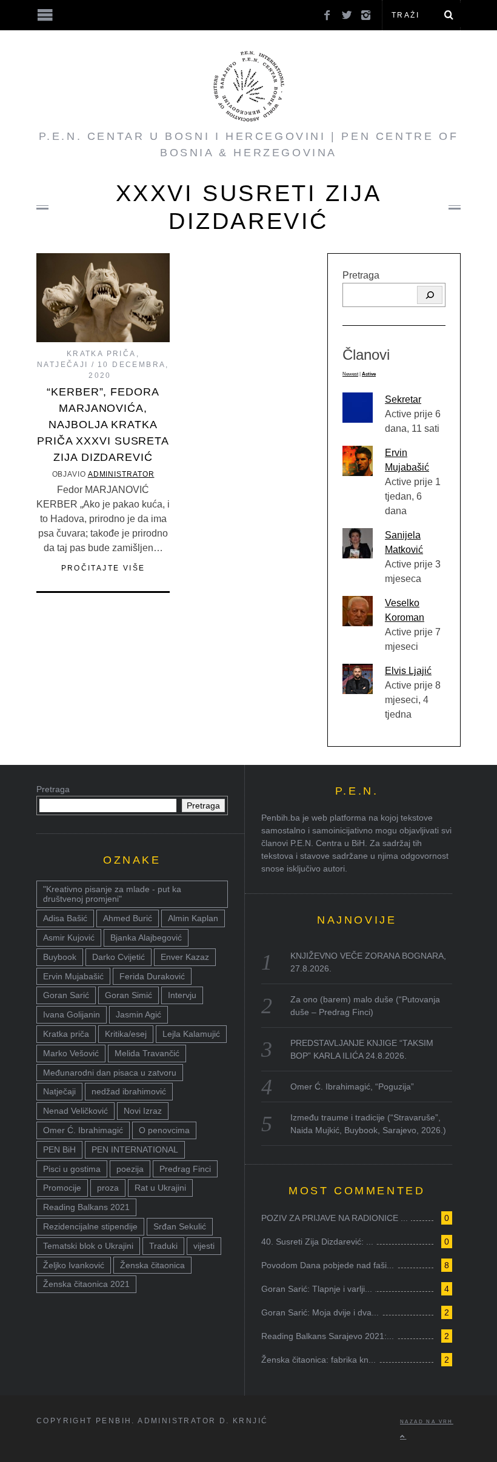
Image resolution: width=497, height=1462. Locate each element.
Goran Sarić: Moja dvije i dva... (320, 1312)
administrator (121, 474)
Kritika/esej (126, 1034)
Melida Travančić (147, 1053)
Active (369, 374)
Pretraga (360, 275)
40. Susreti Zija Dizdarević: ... (317, 1241)
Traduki (163, 1246)
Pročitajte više (103, 568)
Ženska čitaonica (152, 1265)
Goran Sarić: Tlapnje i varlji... (316, 1289)
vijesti (204, 1246)
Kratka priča (101, 353)
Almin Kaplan (193, 918)
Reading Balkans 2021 (86, 1207)
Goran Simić (128, 995)
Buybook (59, 957)
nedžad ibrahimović (129, 1091)
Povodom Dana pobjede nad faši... (327, 1265)
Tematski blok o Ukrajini (88, 1246)
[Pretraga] (429, 295)
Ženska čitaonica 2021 (86, 1284)
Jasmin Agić (138, 1014)
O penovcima (164, 1130)
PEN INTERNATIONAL (135, 1149)
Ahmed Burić (127, 918)
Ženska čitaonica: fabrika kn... (318, 1359)
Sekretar (403, 399)
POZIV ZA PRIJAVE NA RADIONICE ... (334, 1218)
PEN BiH (59, 1149)
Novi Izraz (143, 1111)
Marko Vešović (71, 1053)
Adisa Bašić (65, 918)
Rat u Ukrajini (160, 1187)
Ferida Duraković (152, 976)
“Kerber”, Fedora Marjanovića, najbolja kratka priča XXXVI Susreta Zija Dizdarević (103, 424)
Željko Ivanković (73, 1265)
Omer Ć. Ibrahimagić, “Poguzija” (352, 1086)
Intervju (182, 995)
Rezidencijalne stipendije (90, 1226)
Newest (350, 374)
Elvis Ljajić (408, 671)
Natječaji (62, 364)
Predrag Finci (185, 1169)
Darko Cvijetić (118, 957)
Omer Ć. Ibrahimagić (83, 1130)
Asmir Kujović (69, 937)
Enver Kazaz (185, 957)
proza (108, 1187)
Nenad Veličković (75, 1111)
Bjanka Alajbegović (146, 937)
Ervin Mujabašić (73, 976)
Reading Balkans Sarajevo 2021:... (327, 1336)
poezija (130, 1169)
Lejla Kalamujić (191, 1034)
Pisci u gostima (72, 1169)
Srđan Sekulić (179, 1226)
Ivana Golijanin (71, 1014)
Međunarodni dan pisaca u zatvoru (109, 1072)
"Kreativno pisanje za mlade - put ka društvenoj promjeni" (112, 894)
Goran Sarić (66, 995)
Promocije (62, 1187)
